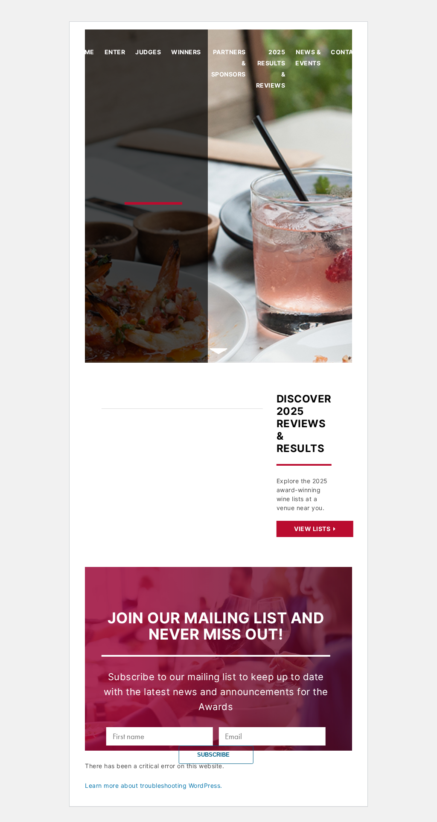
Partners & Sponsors (228, 63)
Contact (346, 52)
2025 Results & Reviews (271, 68)
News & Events (307, 57)
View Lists (313, 528)
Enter (115, 52)
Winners (186, 52)
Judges (148, 52)
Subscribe (214, 755)
